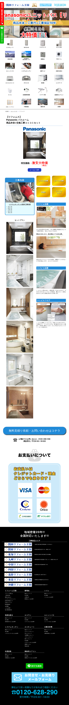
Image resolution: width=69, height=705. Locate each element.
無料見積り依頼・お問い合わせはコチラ (34, 430)
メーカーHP (34, 170)
